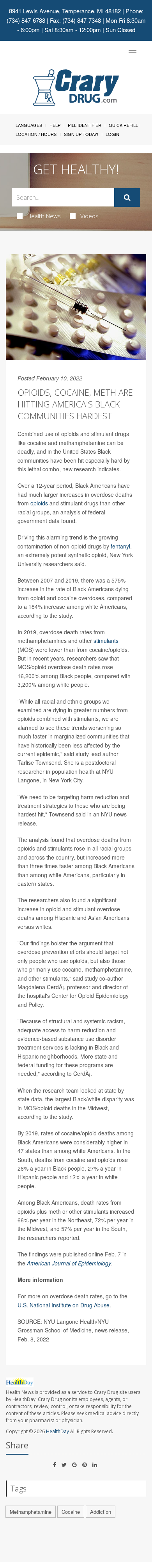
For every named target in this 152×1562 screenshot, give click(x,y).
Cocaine (71, 1511)
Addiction (100, 1511)
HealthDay (57, 1431)
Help (54, 125)
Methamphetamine (30, 1511)
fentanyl (120, 546)
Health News (44, 216)
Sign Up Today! (81, 134)
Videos (89, 216)
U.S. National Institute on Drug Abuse (64, 1305)
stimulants (106, 640)
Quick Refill (123, 125)
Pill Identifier (84, 125)
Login (112, 134)
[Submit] (127, 197)
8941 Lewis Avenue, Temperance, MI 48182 (65, 11)
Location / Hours (36, 134)
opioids (39, 503)
